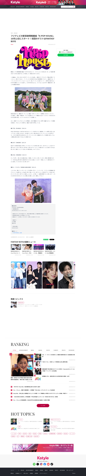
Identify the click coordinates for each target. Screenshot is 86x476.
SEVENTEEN (59, 433)
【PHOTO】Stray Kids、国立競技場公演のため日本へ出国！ (27, 386)
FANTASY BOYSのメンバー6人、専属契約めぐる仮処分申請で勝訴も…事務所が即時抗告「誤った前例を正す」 (39, 252)
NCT (18, 436)
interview (53, 6)
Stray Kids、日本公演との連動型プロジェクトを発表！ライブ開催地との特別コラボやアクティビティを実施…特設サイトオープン (40, 393)
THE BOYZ (45, 433)
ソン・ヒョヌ (14, 433)
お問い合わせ (25, 473)
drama (32, 6)
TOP (12, 33)
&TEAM (40, 433)
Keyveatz (34, 433)
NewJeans (65, 433)
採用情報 (36, 473)
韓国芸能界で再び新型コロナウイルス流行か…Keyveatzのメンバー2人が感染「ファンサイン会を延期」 (58, 370)
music (27, 6)
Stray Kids (25, 433)
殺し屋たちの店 (29, 436)
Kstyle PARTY (36, 436)
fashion (42, 6)
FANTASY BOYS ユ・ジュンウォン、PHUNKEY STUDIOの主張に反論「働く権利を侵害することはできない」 (27, 252)
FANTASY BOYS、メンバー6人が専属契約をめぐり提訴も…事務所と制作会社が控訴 (50, 252)
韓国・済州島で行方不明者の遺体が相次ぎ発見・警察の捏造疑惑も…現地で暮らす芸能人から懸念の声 (22, 378)
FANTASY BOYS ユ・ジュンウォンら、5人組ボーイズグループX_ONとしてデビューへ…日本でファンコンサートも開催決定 (16, 252)
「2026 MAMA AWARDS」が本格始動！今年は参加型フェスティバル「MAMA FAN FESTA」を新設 (35, 396)
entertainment (20, 6)
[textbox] (68, 7)
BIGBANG (13, 436)
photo (47, 6)
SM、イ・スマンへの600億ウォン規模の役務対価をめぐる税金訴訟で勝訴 (58, 355)
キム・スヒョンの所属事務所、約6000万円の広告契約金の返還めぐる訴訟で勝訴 (31, 400)
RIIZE (30, 433)
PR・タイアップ (70, 470)
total (14, 350)
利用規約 (31, 473)
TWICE (20, 433)
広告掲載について (19, 473)
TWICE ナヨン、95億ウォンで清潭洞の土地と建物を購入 (55, 362)
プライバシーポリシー (43, 473)
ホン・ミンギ (72, 433)
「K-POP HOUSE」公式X (17, 232)
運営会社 (12, 473)
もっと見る (43, 405)
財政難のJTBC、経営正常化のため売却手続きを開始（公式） (56, 376)
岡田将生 (22, 436)
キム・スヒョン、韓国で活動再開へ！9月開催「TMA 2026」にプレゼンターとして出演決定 (34, 390)
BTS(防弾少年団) (52, 433)
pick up (13, 6)
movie (36, 6)
